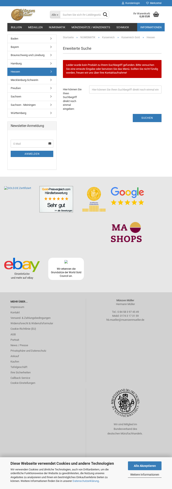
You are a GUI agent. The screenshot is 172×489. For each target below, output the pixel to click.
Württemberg (18, 113)
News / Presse (19, 345)
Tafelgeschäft (18, 367)
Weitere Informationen (144, 474)
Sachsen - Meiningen (23, 104)
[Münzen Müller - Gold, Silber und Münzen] (27, 14)
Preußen (16, 88)
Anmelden (32, 153)
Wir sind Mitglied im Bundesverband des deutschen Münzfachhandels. (125, 429)
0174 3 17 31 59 (129, 315)
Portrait (14, 339)
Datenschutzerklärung (86, 481)
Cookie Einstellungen (22, 382)
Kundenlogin (132, 3)
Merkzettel (155, 3)
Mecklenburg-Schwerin (24, 80)
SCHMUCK (122, 27)
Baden (14, 38)
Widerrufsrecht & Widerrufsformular (31, 323)
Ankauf (14, 356)
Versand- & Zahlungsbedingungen (30, 317)
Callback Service (20, 377)
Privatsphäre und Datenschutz (28, 350)
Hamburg (16, 63)
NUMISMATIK (57, 27)
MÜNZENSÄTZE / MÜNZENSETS (91, 27)
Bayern (15, 47)
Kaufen (14, 361)
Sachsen (16, 96)
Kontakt (15, 312)
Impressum (17, 307)
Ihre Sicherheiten (20, 372)
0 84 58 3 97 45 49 (128, 311)
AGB (13, 334)
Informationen (151, 27)
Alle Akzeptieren (145, 465)
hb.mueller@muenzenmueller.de (125, 319)
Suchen (147, 117)
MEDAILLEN (35, 27)
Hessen (15, 71)
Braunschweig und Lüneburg (27, 55)
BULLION (16, 27)
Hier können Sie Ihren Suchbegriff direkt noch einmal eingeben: (72, 99)
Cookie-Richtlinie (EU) (23, 328)
